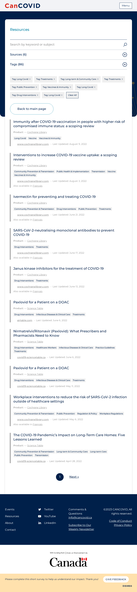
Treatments (105, 209)
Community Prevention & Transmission (34, 171)
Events (9, 509)
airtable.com (24, 320)
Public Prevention (88, 209)
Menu (126, 5)
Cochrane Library (37, 132)
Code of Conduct (120, 520)
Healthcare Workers (46, 347)
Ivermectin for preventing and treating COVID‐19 (54, 197)
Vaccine (32, 138)
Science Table (35, 308)
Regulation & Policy (87, 413)
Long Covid (20, 138)
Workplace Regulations (111, 413)
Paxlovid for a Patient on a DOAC (41, 302)
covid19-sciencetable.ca (31, 357)
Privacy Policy (123, 525)
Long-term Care (98, 451)
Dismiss (127, 586)
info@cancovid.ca (80, 517)
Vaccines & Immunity (49, 138)
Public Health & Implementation (73, 171)
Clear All (72, 95)
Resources (12, 516)
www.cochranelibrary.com (33, 144)
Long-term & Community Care (72, 451)
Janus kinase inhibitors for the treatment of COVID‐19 (58, 268)
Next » (74, 477)
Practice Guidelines (105, 347)
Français (37, 185)
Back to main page (31, 109)
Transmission (98, 171)
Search (125, 45)
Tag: (20, 79)
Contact (10, 529)
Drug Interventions (66, 209)
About (9, 522)
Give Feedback (116, 579)
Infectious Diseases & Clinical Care (53, 314)
